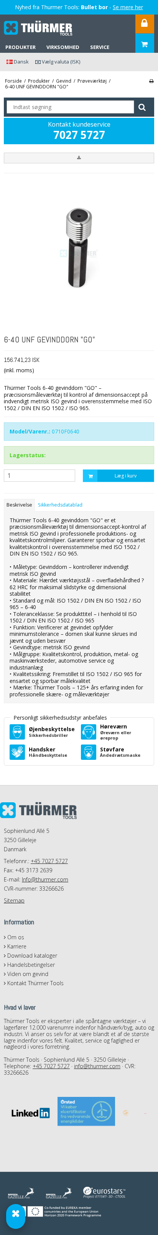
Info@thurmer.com (45, 879)
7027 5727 (79, 134)
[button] (79, 158)
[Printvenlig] (151, 81)
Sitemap (14, 900)
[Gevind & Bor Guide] (15, 1216)
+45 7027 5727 (49, 861)
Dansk (21, 61)
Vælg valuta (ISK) (60, 61)
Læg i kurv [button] (126, 475)
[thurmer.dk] (38, 28)
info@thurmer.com (97, 1066)
